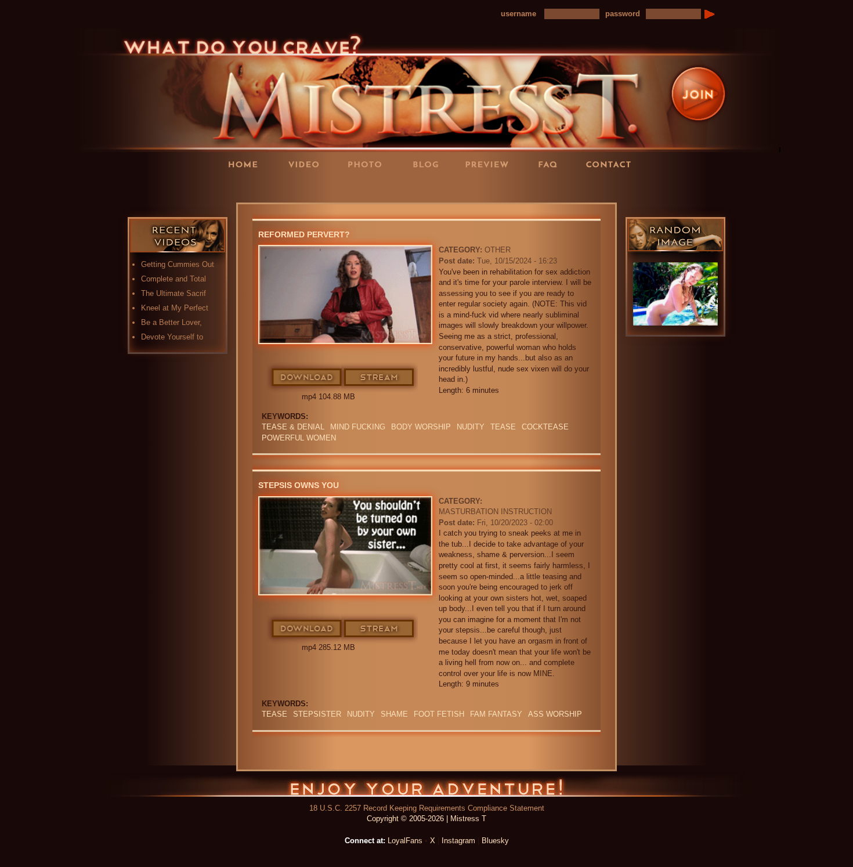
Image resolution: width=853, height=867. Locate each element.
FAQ (551, 164)
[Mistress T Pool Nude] (675, 294)
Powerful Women (299, 438)
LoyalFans (308, 188)
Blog (429, 164)
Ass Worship (555, 714)
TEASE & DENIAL (293, 426)
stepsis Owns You (298, 485)
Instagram (458, 840)
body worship (421, 426)
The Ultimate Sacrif (173, 293)
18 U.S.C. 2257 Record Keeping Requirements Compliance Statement (426, 808)
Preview (490, 164)
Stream (379, 378)
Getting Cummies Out (177, 264)
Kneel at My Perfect (174, 308)
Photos (368, 164)
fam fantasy (496, 714)
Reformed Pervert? (304, 234)
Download (307, 378)
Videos (308, 164)
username (518, 13)
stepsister (317, 714)
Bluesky (495, 840)
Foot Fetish (439, 714)
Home (247, 164)
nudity (471, 426)
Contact (612, 164)
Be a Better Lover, (171, 322)
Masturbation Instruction (495, 511)
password (622, 13)
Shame (394, 714)
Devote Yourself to (172, 337)
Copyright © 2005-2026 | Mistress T (426, 818)
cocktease (545, 426)
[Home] (426, 89)
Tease (503, 426)
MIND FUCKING (357, 426)
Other (498, 249)
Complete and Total (173, 278)
